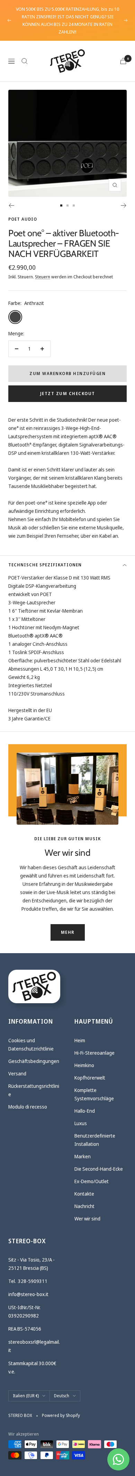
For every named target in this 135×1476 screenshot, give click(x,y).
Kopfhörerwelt (89, 1077)
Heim (79, 1040)
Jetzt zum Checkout (67, 393)
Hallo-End (84, 1111)
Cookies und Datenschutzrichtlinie (31, 1044)
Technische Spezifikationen (45, 565)
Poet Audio (22, 219)
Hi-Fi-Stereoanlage (94, 1053)
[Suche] (24, 61)
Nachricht (84, 1206)
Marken (82, 1156)
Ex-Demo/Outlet (91, 1181)
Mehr (67, 932)
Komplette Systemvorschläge (94, 1094)
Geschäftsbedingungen (33, 1061)
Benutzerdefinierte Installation (94, 1139)
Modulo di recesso (27, 1106)
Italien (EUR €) (26, 1396)
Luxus (80, 1123)
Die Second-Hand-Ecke (98, 1169)
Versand (17, 1073)
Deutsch (61, 1396)
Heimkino (84, 1065)
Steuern (42, 277)
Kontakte (84, 1193)
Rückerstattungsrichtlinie (33, 1090)
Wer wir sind (87, 1218)
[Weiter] (124, 205)
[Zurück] (11, 205)
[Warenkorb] (123, 61)
